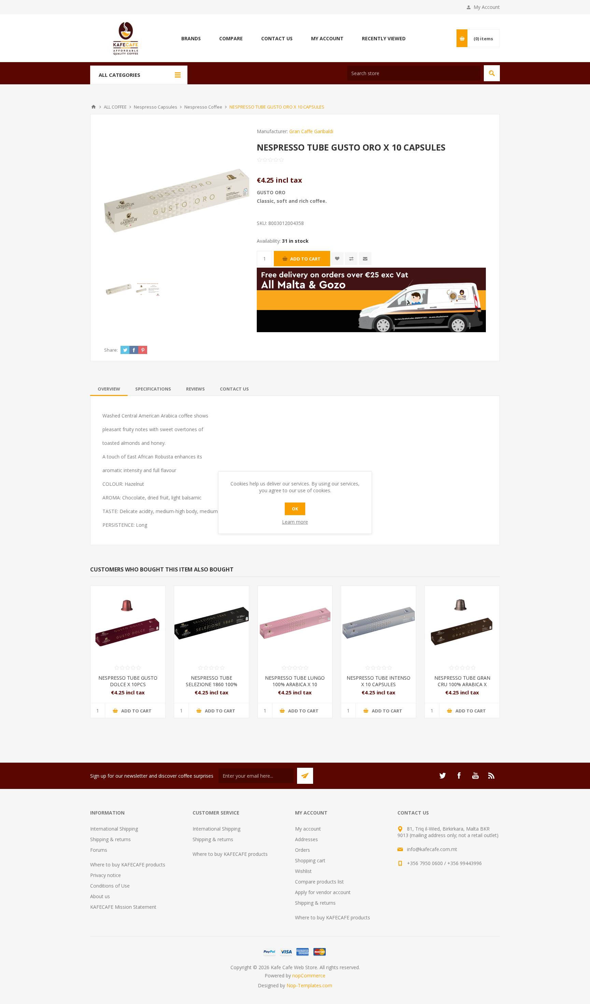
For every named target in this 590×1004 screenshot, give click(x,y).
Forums (98, 850)
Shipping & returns (110, 839)
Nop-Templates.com (309, 985)
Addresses (306, 839)
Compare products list (319, 881)
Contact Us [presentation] (234, 389)
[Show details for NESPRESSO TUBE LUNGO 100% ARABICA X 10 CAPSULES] (295, 623)
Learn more (295, 522)
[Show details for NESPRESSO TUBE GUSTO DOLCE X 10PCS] (127, 623)
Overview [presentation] (109, 389)
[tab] (109, 389)
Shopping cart (310, 860)
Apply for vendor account (323, 892)
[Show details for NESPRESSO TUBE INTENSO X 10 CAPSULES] (378, 623)
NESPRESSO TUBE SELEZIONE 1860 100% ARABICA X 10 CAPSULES (211, 684)
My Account (487, 7)
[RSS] (491, 775)
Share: (111, 350)
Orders (302, 850)
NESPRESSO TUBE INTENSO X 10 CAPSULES (378, 681)
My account (308, 828)
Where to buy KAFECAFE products (127, 864)
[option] (118, 289)
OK (295, 509)
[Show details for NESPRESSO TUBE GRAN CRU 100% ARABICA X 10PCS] (462, 623)
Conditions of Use (110, 885)
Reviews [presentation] (195, 389)
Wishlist (303, 871)
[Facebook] (458, 775)
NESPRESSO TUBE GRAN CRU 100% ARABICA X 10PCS (462, 684)
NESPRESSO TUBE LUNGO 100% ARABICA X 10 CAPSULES (295, 684)
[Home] (93, 106)
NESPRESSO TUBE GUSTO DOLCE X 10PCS (127, 681)
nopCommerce (308, 975)
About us (100, 896)
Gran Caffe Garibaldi (311, 131)
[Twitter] (442, 775)
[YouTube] (475, 775)
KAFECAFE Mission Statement (123, 907)
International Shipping (114, 828)
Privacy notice (105, 875)
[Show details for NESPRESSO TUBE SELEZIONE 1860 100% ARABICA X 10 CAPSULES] (211, 623)
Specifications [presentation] (153, 389)
